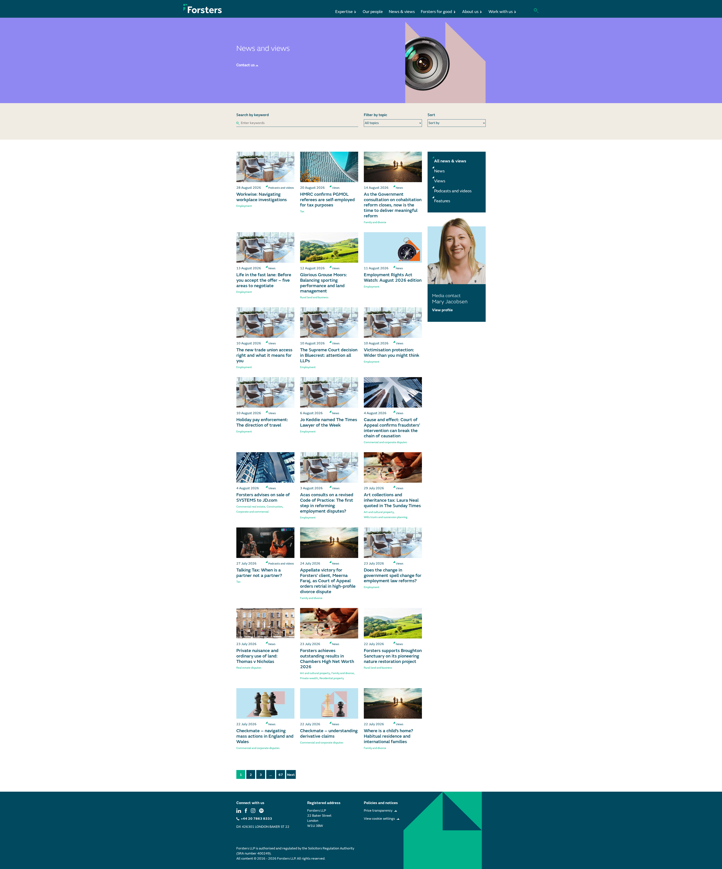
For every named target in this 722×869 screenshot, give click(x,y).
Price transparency (378, 810)
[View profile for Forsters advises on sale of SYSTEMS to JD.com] (265, 467)
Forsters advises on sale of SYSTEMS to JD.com (263, 497)
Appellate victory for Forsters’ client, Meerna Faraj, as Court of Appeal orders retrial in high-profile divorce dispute (328, 580)
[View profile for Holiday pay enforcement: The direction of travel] (265, 392)
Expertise (344, 11)
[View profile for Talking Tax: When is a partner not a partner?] (265, 542)
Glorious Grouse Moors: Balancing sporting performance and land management (323, 283)
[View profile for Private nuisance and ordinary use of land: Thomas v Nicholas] (265, 623)
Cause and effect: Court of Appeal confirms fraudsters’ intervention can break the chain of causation (392, 428)
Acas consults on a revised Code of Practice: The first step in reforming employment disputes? (326, 503)
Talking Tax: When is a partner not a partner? (259, 572)
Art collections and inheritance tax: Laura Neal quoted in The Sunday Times (392, 500)
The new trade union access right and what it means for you (264, 355)
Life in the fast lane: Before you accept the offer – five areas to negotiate (263, 280)
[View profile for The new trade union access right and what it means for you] (265, 322)
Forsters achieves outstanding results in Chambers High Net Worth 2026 (327, 659)
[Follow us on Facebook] (246, 810)
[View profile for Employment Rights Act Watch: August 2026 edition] (393, 247)
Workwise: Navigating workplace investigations (261, 197)
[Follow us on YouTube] (261, 810)
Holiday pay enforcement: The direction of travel (262, 422)
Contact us (245, 65)
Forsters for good (436, 11)
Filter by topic (375, 115)
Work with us (500, 11)
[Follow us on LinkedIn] (238, 810)
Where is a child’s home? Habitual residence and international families (388, 736)
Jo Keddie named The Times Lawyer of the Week (328, 422)
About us (470, 11)
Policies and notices (381, 803)
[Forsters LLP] (202, 9)
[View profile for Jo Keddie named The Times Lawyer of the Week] (329, 392)
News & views (402, 11)
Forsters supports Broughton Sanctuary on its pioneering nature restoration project (393, 656)
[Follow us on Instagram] (253, 810)
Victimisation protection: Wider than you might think (391, 352)
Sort (431, 115)
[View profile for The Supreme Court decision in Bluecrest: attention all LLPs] (329, 322)
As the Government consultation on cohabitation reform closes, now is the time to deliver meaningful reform (393, 205)
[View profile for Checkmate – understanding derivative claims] (329, 703)
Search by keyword (252, 115)
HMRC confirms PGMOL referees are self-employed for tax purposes (327, 200)
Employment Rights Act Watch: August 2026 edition (393, 277)
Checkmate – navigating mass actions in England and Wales (265, 736)
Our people (373, 11)
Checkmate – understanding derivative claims (329, 733)
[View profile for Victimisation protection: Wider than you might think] (393, 322)
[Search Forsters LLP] (536, 10)
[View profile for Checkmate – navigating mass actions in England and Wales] (265, 703)
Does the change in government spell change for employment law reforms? (392, 575)
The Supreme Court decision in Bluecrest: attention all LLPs (328, 355)
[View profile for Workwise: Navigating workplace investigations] (265, 167)
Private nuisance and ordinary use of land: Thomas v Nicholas (257, 656)
